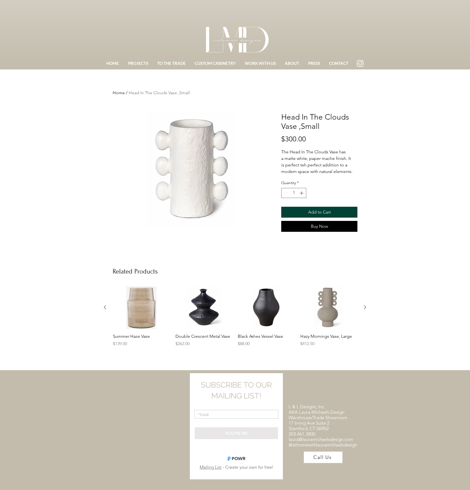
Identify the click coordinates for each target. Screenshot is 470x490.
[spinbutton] (294, 193)
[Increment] (302, 193)
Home (119, 92)
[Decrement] (285, 193)
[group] (235, 320)
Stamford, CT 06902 (309, 428)
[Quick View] (141, 307)
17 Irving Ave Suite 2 (309, 423)
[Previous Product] (105, 307)
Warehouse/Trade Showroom (318, 417)
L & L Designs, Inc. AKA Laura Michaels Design (316, 409)
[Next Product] (365, 307)
